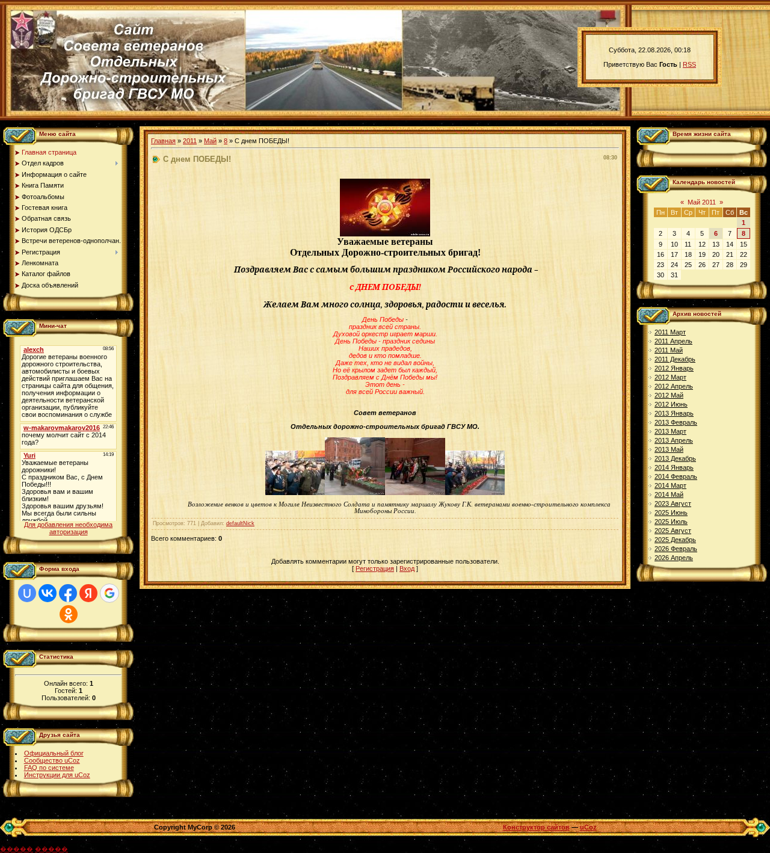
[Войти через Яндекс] (88, 593)
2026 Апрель (673, 557)
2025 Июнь (671, 512)
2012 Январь (674, 368)
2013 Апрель (673, 440)
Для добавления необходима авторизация (68, 528)
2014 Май (668, 494)
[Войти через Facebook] (68, 593)
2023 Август (672, 503)
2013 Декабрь (675, 458)
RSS (689, 64)
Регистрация (375, 568)
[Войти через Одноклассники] (69, 614)
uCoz (588, 827)
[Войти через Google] (109, 593)
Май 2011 (702, 202)
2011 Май (668, 350)
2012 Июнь (671, 404)
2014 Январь (674, 467)
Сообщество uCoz (52, 760)
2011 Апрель (673, 341)
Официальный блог (54, 753)
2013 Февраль (675, 422)
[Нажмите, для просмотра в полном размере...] (385, 234)
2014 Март (670, 485)
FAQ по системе (49, 767)
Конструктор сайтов (536, 827)
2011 (190, 140)
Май (210, 140)
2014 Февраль (675, 476)
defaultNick (240, 523)
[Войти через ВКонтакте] (47, 593)
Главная (163, 140)
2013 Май (668, 449)
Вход (406, 568)
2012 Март (670, 377)
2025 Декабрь (675, 539)
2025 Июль (671, 521)
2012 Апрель (673, 386)
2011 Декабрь (674, 359)
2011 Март (670, 332)
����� (16, 848)
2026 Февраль (675, 548)
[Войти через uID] (27, 593)
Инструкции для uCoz (57, 774)
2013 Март (670, 431)
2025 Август (672, 530)
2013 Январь (674, 413)
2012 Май (668, 395)
